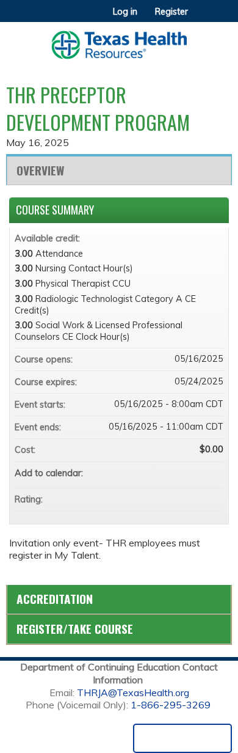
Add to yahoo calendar (182, 473)
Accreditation (54, 599)
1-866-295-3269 (171, 705)
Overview (40, 170)
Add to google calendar (166, 473)
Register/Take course (74, 628)
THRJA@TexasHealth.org (133, 692)
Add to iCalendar (198, 472)
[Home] (119, 40)
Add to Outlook (213, 473)
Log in (125, 11)
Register (171, 11)
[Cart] (202, 18)
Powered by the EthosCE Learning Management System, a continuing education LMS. (182, 738)
